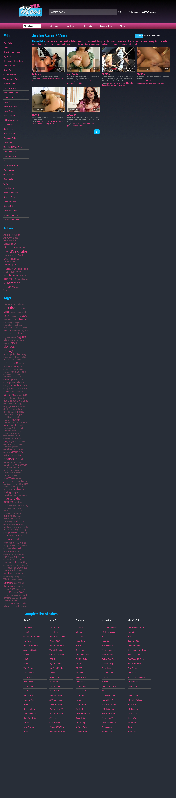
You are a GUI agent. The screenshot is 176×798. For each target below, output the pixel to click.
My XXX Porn (55, 664)
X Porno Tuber (82, 727)
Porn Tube (80, 682)
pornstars (14, 532)
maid (15, 495)
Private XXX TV (56, 641)
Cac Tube (80, 636)
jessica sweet (72, 83)
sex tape (7, 548)
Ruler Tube (8, 70)
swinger (17, 576)
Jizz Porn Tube (56, 704)
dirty (5, 404)
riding (23, 542)
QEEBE (79, 668)
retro (17, 543)
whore (6, 606)
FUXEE (105, 636)
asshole (7, 320)
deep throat (9, 400)
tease (20, 579)
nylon (6, 518)
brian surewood (78, 41)
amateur (10, 307)
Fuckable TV (107, 700)
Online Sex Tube (109, 659)
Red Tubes (28, 682)
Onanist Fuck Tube (11, 52)
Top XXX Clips (9, 115)
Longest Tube (106, 26)
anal (6, 311)
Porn (130, 636)
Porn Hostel (107, 668)
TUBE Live (28, 691)
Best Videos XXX (109, 704)
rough (6, 545)
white (23, 603)
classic (14, 377)
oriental (12, 524)
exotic (17, 417)
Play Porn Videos (109, 627)
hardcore (11, 459)
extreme (7, 420)
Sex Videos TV (29, 695)
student (20, 570)
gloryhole (8, 449)
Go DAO (79, 709)
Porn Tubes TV (108, 650)
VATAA (78, 645)
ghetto (22, 441)
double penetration (12, 409)
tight (12, 589)
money (12, 511)
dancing (13, 398)
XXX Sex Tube (56, 700)
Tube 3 (6, 47)
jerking (24, 481)
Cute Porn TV (81, 732)
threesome (9, 586)
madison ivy (64, 41)
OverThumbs (11, 258)
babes (23, 319)
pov (5, 535)
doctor (11, 404)
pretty (11, 536)
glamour (7, 447)
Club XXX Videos (57, 654)
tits (9, 592)
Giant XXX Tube (10, 88)
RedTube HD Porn (136, 659)
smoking (7, 559)
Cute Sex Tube (29, 718)
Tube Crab (8, 111)
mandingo (113, 44)
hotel (5, 468)
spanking (22, 562)
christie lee (78, 44)
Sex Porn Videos (109, 686)
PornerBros (9, 261)
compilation (18, 382)
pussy (8, 539)
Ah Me (7, 234)
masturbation (12, 498)
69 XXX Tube (107, 673)
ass (24, 315)
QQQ (5, 183)
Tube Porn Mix (9, 201)
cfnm (24, 372)
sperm (15, 565)
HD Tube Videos (135, 700)
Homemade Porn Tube (13, 61)
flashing (7, 431)
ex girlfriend (8, 417)
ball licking (7, 322)
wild (18, 606)
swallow (19, 573)
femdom (24, 422)
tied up (6, 589)
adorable (21, 304)
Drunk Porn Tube (10, 165)
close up (8, 379)
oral (15, 521)
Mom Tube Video (10, 192)
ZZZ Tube (54, 718)
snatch (15, 559)
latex (22, 486)
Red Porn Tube (56, 713)
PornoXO (9, 268)
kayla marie (52, 41)
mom (5, 511)
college (7, 382)
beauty (7, 330)
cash (14, 369)
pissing (22, 529)
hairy (6, 455)
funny (17, 436)
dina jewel (91, 41)
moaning (21, 508)
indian (6, 475)
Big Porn (7, 56)
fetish (6, 425)
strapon (7, 570)
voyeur (15, 600)
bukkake (7, 367)
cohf (113, 41)
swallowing (8, 576)
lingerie (16, 492)
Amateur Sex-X (10, 65)
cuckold (24, 388)
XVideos (9, 287)
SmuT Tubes (9, 161)
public (18, 535)
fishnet (15, 428)
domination (21, 406)
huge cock (8, 470)
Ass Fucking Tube (11, 220)
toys (21, 592)
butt (22, 367)
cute (25, 395)
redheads (8, 542)
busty (16, 366)
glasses (15, 447)
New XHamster (56, 695)
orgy (5, 524)
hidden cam (16, 462)
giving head (18, 444)
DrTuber (9, 247)
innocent (14, 475)
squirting (12, 568)
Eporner (20, 247)
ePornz (105, 682)
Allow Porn (54, 677)
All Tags (123, 26)
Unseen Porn (9, 197)
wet (18, 603)
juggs (9, 484)
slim (11, 557)
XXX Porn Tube (10, 152)
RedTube (22, 268)
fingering (20, 425)
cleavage (123, 44)
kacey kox (153, 41)
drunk (13, 412)
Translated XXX (108, 695)
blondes (9, 346)
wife (13, 606)
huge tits (18, 470)
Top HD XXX (133, 641)
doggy (18, 403)
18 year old (8, 304)
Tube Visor (132, 732)
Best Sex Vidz (29, 727)
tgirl (15, 583)
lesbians (19, 489)
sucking (8, 573)
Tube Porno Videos (136, 677)
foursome (7, 433)
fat (13, 422)
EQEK (52, 659)
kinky (20, 484)
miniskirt (12, 505)
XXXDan (106, 74)
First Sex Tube (9, 156)
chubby (7, 377)
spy (4, 568)
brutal (21, 363)
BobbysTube (8, 206)
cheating (7, 374)
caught (6, 372)
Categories (53, 26)
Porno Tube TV (56, 709)
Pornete (131, 632)
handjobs (15, 455)
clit (20, 377)
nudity (13, 516)
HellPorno (8, 255)
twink (24, 595)
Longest (159, 36)
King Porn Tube (82, 654)
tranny (6, 595)
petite (6, 529)
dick (19, 400)
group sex (17, 451)
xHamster (11, 283)
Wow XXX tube (56, 650)
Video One (8, 97)
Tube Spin (106, 641)
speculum (7, 565)
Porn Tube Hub (82, 691)
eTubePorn (133, 722)
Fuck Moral (54, 627)
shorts (17, 551)
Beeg (15, 238)
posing (24, 533)
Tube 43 (7, 102)
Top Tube (70, 26)
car (26, 367)
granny (6, 452)
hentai (6, 462)
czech (6, 398)
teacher (13, 579)
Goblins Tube (9, 174)
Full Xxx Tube (81, 659)
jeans (18, 481)
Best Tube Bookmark (59, 636)
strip (14, 570)
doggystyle (9, 406)
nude (6, 516)
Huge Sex (80, 695)
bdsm (12, 327)
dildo (25, 400)
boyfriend (24, 357)
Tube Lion (7, 143)
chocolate (16, 374)
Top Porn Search (83, 713)
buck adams (66, 44)
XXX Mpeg (80, 722)
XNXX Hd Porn (134, 664)
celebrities (15, 372)
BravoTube (10, 243)
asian (7, 315)
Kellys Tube (81, 704)
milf (5, 505)
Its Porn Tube (81, 677)
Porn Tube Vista (109, 718)
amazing (23, 308)
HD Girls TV (133, 709)
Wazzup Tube (134, 682)
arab (24, 312)
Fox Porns (132, 668)
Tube (25, 664)
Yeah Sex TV (133, 704)
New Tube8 (54, 691)
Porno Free (81, 686)
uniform (7, 598)
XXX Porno (28, 668)
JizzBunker (73, 74)
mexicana (19, 502)
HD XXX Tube (134, 654)
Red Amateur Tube (136, 627)
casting (20, 369)
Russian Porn (9, 84)
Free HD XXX (134, 695)
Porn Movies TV (109, 654)
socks (21, 559)
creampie (14, 388)
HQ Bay (79, 700)
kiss (26, 484)
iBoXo (130, 727)
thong (21, 583)
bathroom (19, 325)
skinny (20, 554)
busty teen (89, 44)
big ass (24, 330)
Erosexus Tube (9, 133)
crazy (5, 388)
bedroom (16, 331)
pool (5, 533)
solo (14, 562)
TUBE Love (28, 686)
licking (7, 492)
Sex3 (6, 272)
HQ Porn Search (109, 632)
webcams (9, 603)
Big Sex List (8, 129)
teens (8, 582)
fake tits (7, 422)
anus (19, 312)
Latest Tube (87, 26)
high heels (8, 465)
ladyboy (14, 486)
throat (20, 586)
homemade (21, 465)
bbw (5, 327)
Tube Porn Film (10, 211)
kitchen (6, 486)
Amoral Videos (29, 713)
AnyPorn (17, 234)
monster (20, 511)
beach (19, 328)
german (14, 441)
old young (7, 522)
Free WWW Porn (57, 645)
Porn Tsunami (9, 170)
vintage (7, 600)
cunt (19, 395)
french (16, 433)
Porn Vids (7, 43)
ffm (12, 425)
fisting (22, 428)
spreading (24, 565)
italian (18, 478)
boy (17, 357)
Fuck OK (79, 627)
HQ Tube (132, 673)
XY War (79, 664)
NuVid (18, 255)
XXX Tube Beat (108, 709)
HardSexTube (15, 251)
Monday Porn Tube (11, 215)
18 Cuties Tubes (10, 120)
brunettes (10, 363)
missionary (22, 505)
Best (146, 36)
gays (6, 441)
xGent (26, 732)
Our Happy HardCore (137, 650)
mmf (14, 508)
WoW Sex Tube (10, 106)
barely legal (8, 325)
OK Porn (79, 632)
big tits (21, 337)
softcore (7, 562)
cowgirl (24, 385)
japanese (8, 481)
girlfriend (7, 444)
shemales (8, 551)
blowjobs (11, 350)
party (25, 527)
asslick (15, 320)
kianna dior (133, 41)
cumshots (9, 394)
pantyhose (17, 527)
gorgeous (18, 449)
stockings (22, 567)
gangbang (16, 438)
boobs (16, 354)
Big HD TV (132, 713)
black (14, 343)
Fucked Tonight (108, 664)
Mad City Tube (9, 188)
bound (11, 357)
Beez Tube (80, 650)
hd (21, 459)
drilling (6, 412)
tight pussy (20, 589)
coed (20, 379)
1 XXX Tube (55, 686)
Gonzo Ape (133, 718)
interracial (9, 477)
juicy (15, 484)
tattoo (6, 579)
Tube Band (80, 641)
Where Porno (107, 691)
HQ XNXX (54, 682)
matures (8, 501)
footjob (20, 431)
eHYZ (25, 659)
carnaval (143, 41)
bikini (6, 340)
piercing (14, 529)
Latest (152, 36)
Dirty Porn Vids (134, 645)
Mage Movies (29, 677)
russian (13, 545)
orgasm (23, 521)
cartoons (7, 369)
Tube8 (7, 279)
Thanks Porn (29, 700)
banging (16, 322)
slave (6, 557)
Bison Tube (80, 718)
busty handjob (103, 41)
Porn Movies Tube (57, 732)
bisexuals (14, 340)
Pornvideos (107, 727)
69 (15, 304)
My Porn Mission (57, 668)
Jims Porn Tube (108, 713)
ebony (20, 411)
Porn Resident (134, 691)
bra (5, 359)
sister (14, 554)
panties (7, 527)
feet (17, 422)
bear (25, 328)
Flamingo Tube (9, 138)
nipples (19, 513)
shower (7, 554)
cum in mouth (16, 391)
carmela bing (53, 44)
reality (17, 539)
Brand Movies (29, 673)
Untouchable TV (109, 722)
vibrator (22, 598)
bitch (21, 340)
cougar (6, 385)
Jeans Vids (8, 124)
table (24, 576)
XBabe (24, 279)
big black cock (9, 334)
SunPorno (10, 275)
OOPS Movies (9, 75)
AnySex (7, 237)
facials (16, 419)
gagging (6, 438)
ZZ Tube (79, 673)
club (15, 379)
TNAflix (22, 276)
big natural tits (9, 337)
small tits (19, 556)
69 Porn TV (107, 732)
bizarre (6, 343)
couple (15, 385)
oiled (18, 518)
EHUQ (26, 722)
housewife (14, 468)
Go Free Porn (29, 709)
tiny (4, 592)
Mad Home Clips (10, 93)
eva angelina (101, 44)
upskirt (15, 598)
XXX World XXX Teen (12, 147)
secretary (22, 545)
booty (23, 354)
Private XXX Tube (57, 727)
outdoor (20, 524)
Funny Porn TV (134, 686)
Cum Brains (55, 722)
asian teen (16, 316)
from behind (8, 436)
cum (6, 391)
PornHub (9, 265)
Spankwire (15, 272)
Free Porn (54, 632)
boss (5, 357)
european (19, 414)
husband (17, 473)
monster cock (9, 513)
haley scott (122, 41)
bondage (7, 354)
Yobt (18, 287)
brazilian (11, 359)
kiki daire (42, 44)
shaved (16, 548)
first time (7, 428)
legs (11, 489)
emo (5, 414)
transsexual (16, 595)
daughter (21, 398)
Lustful (105, 677)
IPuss (25, 704)
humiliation (8, 473)
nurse (19, 516)
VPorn (16, 279)
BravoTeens (9, 240)
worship (24, 606)
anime (13, 312)
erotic (11, 414)
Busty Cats (8, 179)
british (18, 359)
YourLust (8, 290)
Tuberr (52, 673)
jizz (4, 484)
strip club (133, 44)
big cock (22, 333)
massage (22, 495)
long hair (7, 495)
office (12, 518)
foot (14, 431)
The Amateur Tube (11, 79)
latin (5, 489)
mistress (7, 508)
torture (15, 592)
